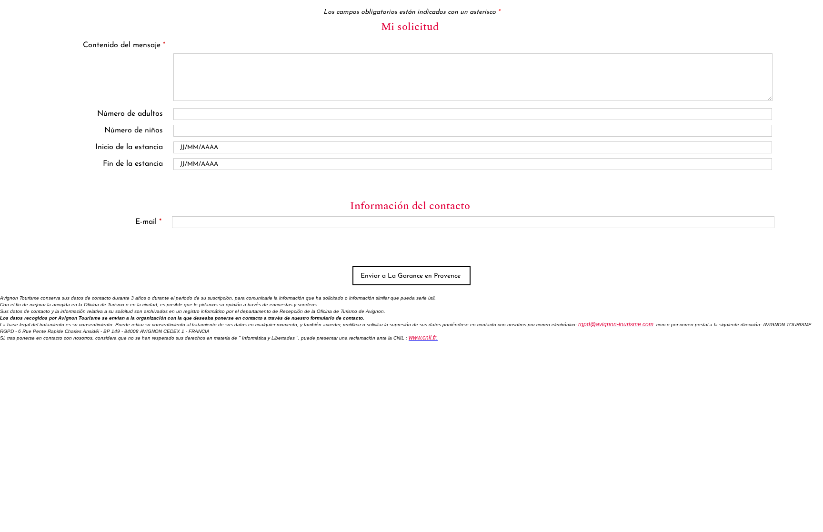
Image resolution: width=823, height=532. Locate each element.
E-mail (148, 222)
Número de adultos (130, 114)
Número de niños (133, 130)
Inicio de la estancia (129, 147)
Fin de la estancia (133, 164)
